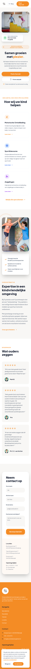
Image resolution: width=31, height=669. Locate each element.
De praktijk (5, 614)
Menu (11, 4)
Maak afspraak (21, 3)
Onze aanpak (15, 79)
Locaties (4, 620)
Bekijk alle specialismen (15, 200)
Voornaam (9, 486)
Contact (4, 623)
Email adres (9, 505)
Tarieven (4, 617)
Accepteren (18, 664)
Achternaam (10, 495)
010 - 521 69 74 (7, 636)
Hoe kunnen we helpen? (13, 514)
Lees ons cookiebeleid (9, 660)
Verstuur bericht (15, 532)
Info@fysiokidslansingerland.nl (11, 639)
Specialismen (5, 611)
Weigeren (8, 664)
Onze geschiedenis (9, 330)
